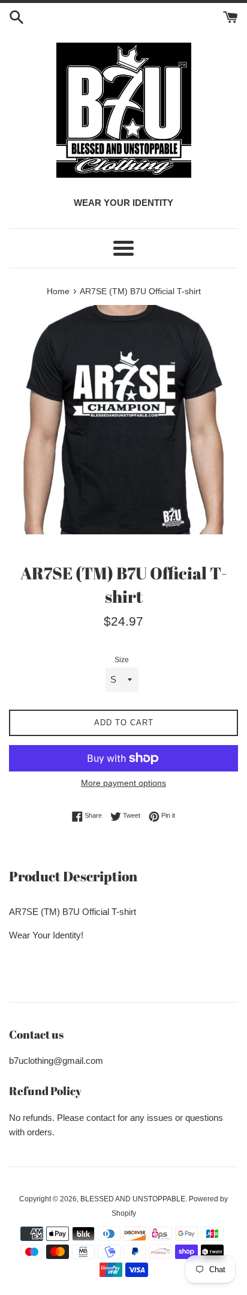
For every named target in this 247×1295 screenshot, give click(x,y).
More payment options (123, 783)
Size (122, 660)
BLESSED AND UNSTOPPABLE (132, 1199)
